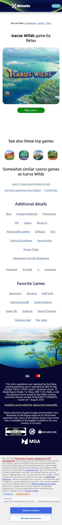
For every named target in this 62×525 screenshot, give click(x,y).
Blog (8, 214)
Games (41, 23)
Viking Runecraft (19, 302)
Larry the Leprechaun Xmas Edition (23, 190)
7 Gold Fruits (50, 190)
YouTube (27, 269)
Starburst (27, 311)
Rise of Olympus (47, 311)
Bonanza (32, 293)
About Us (42, 223)
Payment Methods (26, 214)
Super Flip (11, 311)
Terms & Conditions (21, 240)
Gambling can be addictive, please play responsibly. (31, 405)
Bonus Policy (44, 240)
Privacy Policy (31, 249)
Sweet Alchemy (43, 302)
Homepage (30, 23)
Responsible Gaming (18, 231)
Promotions (49, 214)
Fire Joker (41, 320)
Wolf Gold (47, 293)
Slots (48, 23)
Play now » (31, 110)
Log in (56, 5)
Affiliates (40, 231)
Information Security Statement (31, 258)
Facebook (11, 269)
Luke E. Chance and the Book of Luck (31, 184)
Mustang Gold (23, 320)
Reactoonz (15, 293)
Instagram (50, 269)
